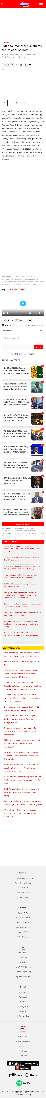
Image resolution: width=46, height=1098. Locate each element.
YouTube (23, 992)
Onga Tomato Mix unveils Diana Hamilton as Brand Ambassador (21, 559)
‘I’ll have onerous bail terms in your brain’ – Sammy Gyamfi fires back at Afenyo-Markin (20, 719)
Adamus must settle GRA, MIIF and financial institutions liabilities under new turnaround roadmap (21, 636)
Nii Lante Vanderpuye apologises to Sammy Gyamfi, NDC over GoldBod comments (20, 731)
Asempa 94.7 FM (23, 927)
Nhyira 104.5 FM (23, 937)
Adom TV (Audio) (23, 972)
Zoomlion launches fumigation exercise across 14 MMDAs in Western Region (22, 606)
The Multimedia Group (23, 878)
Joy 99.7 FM (23, 913)
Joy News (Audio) (23, 976)
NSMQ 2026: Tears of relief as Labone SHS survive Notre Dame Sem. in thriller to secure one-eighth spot (22, 550)
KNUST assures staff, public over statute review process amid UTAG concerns (20, 577)
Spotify (26, 1083)
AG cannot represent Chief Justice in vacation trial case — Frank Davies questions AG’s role (21, 768)
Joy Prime (23, 962)
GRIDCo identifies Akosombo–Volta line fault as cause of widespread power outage (21, 792)
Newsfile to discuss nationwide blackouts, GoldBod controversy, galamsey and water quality (21, 625)
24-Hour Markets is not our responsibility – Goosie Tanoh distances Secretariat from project (23, 755)
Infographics (23, 1016)
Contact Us (23, 888)
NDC (22, 290)
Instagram (23, 1006)
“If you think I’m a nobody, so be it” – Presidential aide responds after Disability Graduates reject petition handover (23, 686)
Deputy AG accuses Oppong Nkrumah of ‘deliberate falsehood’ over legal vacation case (22, 780)
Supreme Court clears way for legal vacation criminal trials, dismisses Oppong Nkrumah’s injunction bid (20, 673)
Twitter (23, 1002)
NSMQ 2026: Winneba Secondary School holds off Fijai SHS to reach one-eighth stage (22, 568)
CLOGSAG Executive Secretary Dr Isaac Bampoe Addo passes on (19, 586)
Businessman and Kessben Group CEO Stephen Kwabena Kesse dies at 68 (21, 709)
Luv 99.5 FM (23, 932)
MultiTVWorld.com (23, 967)
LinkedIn (23, 1011)
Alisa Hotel (14, 290)
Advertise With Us (23, 883)
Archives (23, 1051)
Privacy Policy (23, 897)
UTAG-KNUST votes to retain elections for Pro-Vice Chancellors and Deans (23, 615)
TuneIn (18, 1075)
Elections (23, 1055)
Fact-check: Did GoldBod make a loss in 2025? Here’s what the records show (22, 654)
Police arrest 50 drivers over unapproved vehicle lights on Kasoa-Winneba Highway (23, 803)
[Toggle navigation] (41, 4)
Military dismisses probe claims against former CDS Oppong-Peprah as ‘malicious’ (22, 743)
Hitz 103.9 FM (23, 922)
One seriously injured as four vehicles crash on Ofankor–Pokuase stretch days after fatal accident (22, 698)
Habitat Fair (23, 1036)
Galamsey (23, 1046)
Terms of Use (23, 892)
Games (23, 1032)
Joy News (23, 953)
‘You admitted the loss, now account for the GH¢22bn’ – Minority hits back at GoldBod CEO (22, 813)
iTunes (33, 1075)
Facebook (23, 997)
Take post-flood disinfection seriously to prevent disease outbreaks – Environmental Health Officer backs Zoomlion (21, 596)
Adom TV (23, 957)
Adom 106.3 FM (23, 918)
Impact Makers (23, 1041)
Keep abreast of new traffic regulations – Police (22, 663)
